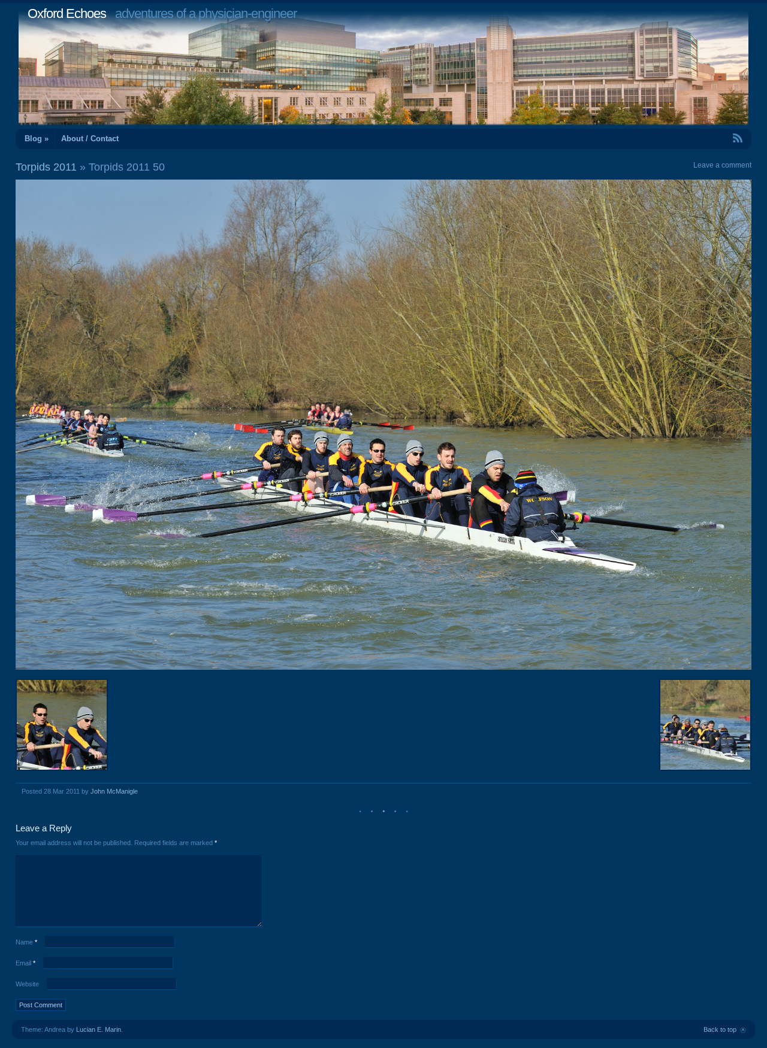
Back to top (719, 1029)
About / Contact (90, 138)
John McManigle (114, 791)
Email (25, 963)
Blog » (37, 138)
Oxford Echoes (67, 13)
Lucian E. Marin (98, 1029)
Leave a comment (722, 165)
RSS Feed (710, 137)
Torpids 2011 (46, 167)
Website (27, 984)
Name (26, 942)
